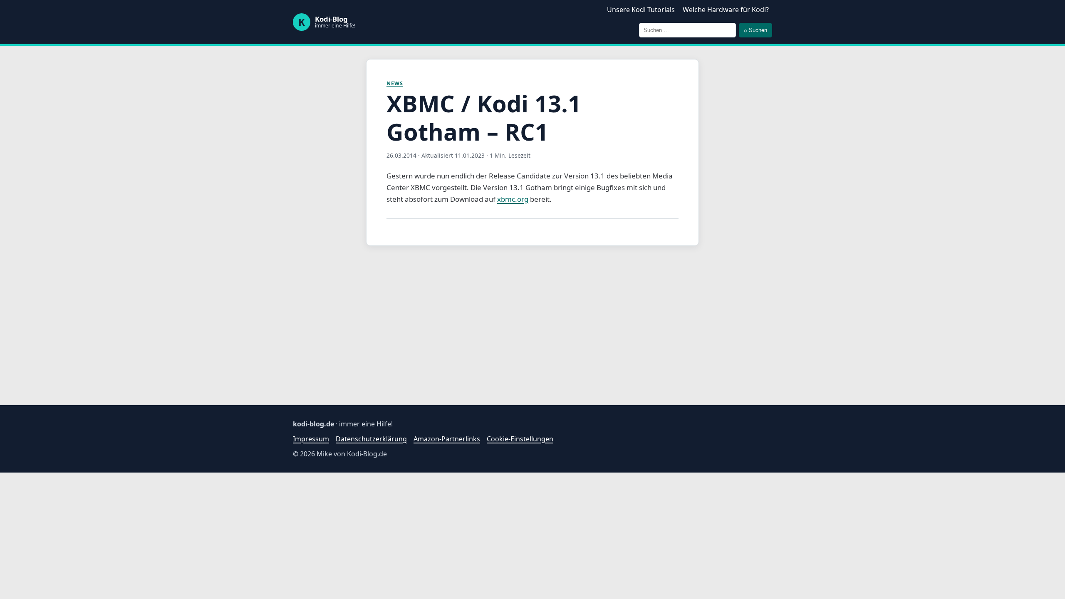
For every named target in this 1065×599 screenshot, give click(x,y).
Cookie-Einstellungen (520, 438)
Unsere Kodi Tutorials (641, 9)
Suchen (755, 30)
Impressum (311, 438)
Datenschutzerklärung (371, 438)
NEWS (394, 83)
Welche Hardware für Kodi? (726, 9)
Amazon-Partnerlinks (447, 438)
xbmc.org (512, 199)
